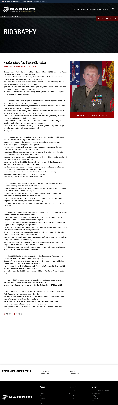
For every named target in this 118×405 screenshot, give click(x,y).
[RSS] (116, 18)
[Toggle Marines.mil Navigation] (112, 9)
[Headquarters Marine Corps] (19, 9)
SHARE (19, 314)
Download (93, 115)
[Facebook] (98, 18)
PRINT (9, 314)
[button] (40, 1)
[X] (102, 18)
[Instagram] (111, 18)
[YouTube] (107, 18)
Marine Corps (17, 397)
